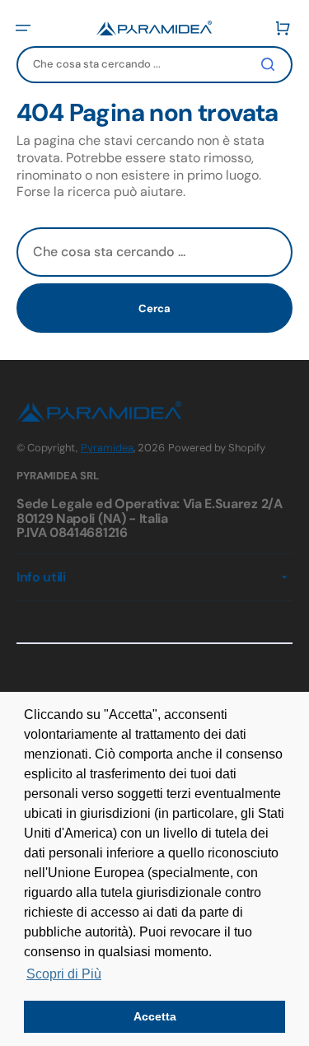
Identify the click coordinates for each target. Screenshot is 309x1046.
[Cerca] (271, 64)
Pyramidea (107, 448)
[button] (23, 28)
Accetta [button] (154, 1016)
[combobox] (154, 64)
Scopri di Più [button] (63, 974)
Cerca (154, 308)
